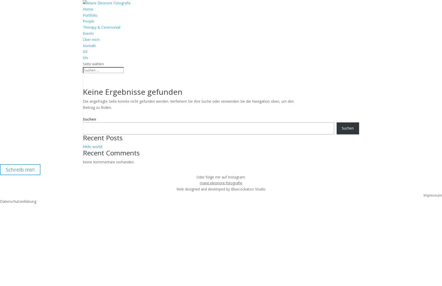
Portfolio (90, 15)
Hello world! (92, 146)
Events (88, 33)
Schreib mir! (20, 169)
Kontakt (89, 45)
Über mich (91, 39)
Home (88, 9)
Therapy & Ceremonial (101, 27)
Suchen (89, 119)
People (88, 21)
